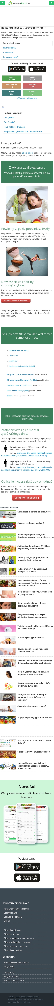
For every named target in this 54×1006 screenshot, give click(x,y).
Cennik (7, 921)
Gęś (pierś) (9, 118)
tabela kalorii (28, 153)
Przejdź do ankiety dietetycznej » (16, 301)
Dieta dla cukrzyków (13, 950)
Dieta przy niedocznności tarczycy (19, 938)
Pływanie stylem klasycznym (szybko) (22, 380)
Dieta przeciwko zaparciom (16, 946)
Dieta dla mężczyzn (12, 930)
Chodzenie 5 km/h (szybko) (18, 391)
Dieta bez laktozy (11, 934)
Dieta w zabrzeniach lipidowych (18, 942)
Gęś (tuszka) (9, 122)
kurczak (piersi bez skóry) (19, 350)
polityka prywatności (22, 1002)
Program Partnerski (12, 976)
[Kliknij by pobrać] (17, 69)
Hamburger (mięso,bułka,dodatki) (22, 366)
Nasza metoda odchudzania (16, 909)
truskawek (14, 356)
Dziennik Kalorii (11, 913)
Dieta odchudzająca (13, 917)
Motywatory (9, 967)
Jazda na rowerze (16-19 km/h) (19, 385)
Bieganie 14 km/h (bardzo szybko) (20, 375)
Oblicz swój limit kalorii (26, 498)
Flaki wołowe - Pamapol (14, 127)
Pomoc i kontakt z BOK (14, 980)
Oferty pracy (9, 972)
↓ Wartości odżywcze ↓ (27, 98)
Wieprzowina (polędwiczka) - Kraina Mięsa (23, 132)
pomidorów (13, 361)
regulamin (39, 999)
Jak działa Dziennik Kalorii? (16, 963)
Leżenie (10, 396)
